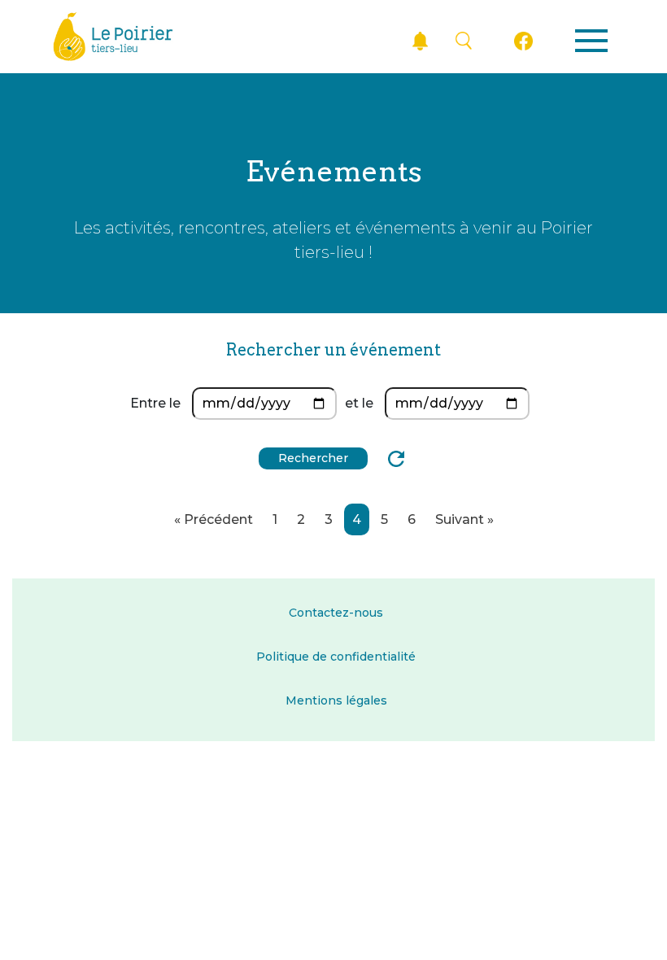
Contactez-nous (336, 612)
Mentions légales (336, 700)
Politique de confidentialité (336, 656)
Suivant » (464, 519)
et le (359, 403)
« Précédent (213, 519)
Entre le (155, 403)
